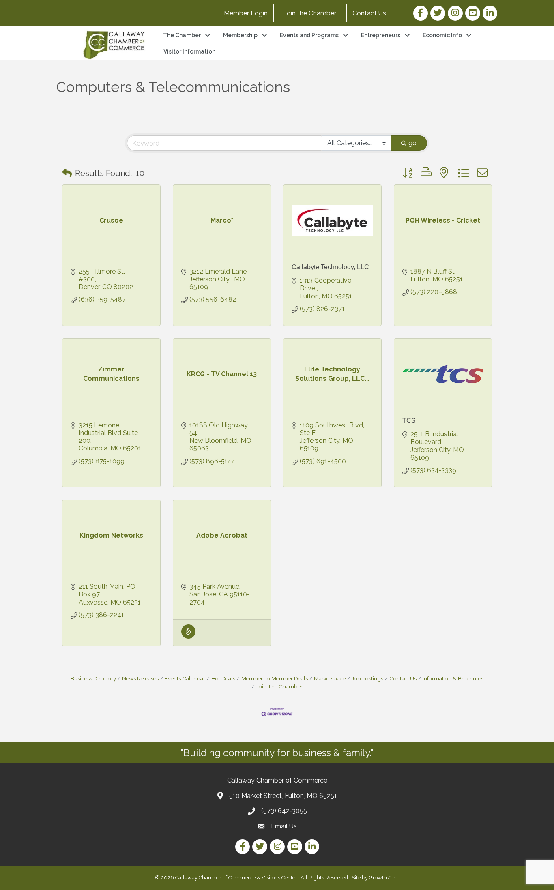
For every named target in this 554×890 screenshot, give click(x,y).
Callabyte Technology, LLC (330, 267)
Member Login (246, 13)
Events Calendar (185, 678)
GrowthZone (384, 878)
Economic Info (442, 35)
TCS (409, 420)
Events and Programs (309, 35)
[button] (67, 173)
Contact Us (369, 13)
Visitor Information (189, 51)
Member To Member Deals (274, 678)
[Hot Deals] (188, 636)
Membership (240, 35)
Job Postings (367, 678)
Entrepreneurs (380, 35)
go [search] (412, 143)
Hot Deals (223, 678)
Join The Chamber (279, 686)
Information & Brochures (453, 678)
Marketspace (330, 678)
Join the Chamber (310, 13)
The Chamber (182, 35)
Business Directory (93, 678)
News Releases (140, 678)
